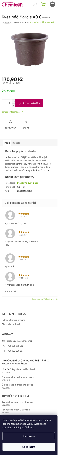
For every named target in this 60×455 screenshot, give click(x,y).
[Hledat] (35, 4)
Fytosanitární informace (13, 320)
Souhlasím (28, 447)
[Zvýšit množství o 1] (13, 101)
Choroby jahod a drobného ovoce (18, 377)
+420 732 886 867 (15, 351)
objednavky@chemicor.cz (19, 341)
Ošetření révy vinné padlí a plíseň (18, 369)
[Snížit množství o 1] (13, 105)
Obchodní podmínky (12, 324)
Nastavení (29, 436)
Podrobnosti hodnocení (42, 22)
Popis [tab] (7, 143)
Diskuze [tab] (16, 143)
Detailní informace (11, 112)
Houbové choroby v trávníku (16, 409)
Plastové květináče (27, 183)
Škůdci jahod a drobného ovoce (17, 385)
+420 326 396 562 (15, 346)
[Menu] (52, 4)
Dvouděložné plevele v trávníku (17, 402)
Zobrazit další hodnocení (44, 299)
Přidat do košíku (31, 103)
